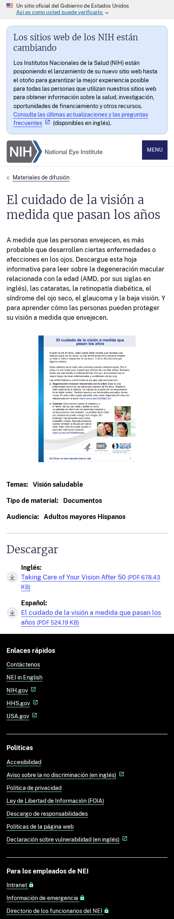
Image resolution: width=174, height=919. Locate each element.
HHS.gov (18, 703)
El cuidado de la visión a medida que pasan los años (91, 617)
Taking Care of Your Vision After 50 (90, 581)
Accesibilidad (23, 762)
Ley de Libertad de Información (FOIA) (55, 800)
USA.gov (17, 716)
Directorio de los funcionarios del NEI (55, 911)
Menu (155, 150)
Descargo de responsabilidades (47, 813)
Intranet (17, 885)
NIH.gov (17, 690)
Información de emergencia (42, 898)
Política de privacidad (34, 787)
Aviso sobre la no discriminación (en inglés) (61, 774)
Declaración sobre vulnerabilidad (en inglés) (62, 839)
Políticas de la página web (40, 826)
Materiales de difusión (41, 177)
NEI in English (24, 677)
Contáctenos (23, 664)
